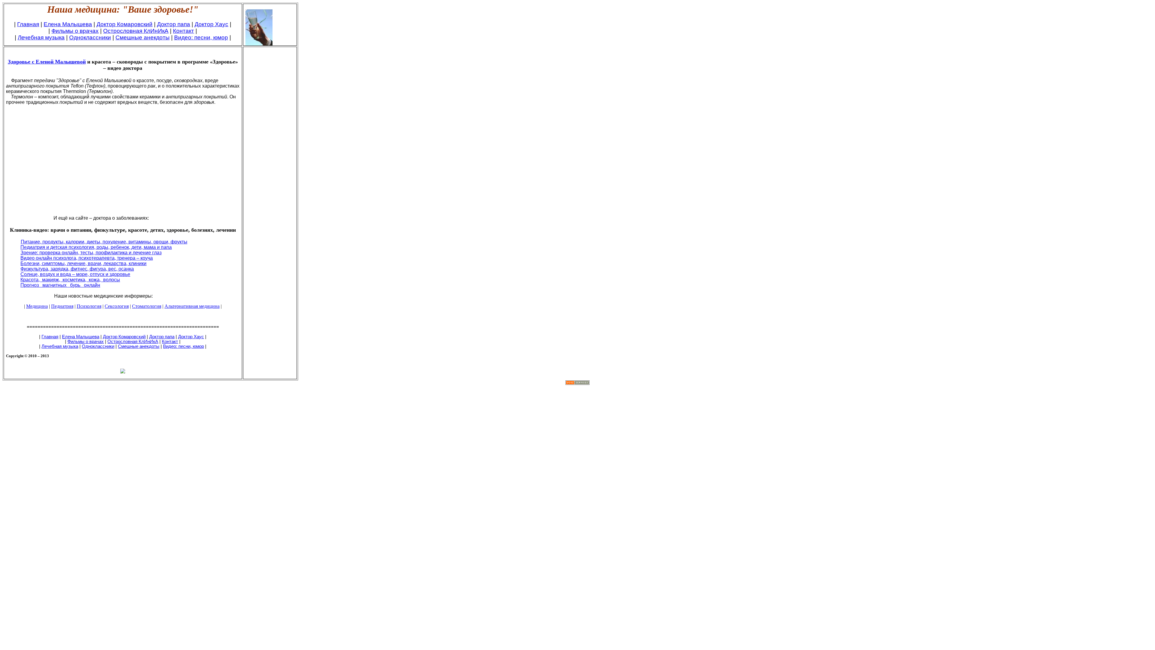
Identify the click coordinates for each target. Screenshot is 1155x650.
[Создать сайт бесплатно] (577, 383)
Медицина (37, 306)
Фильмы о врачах (75, 31)
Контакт (183, 31)
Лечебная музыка (41, 37)
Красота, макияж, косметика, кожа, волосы (70, 279)
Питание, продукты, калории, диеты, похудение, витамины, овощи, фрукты (104, 241)
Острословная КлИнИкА (135, 31)
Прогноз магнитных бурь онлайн (60, 285)
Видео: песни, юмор (201, 37)
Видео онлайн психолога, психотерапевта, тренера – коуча (86, 258)
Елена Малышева (68, 24)
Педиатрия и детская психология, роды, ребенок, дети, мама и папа (96, 247)
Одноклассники (90, 37)
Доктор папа (173, 24)
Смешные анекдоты (143, 37)
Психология (89, 306)
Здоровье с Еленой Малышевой (47, 62)
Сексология (117, 306)
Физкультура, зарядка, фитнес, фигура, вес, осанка (77, 268)
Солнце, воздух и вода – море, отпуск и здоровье (75, 274)
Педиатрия (62, 306)
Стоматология (146, 306)
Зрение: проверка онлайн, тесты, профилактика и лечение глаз (91, 252)
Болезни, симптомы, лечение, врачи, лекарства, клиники (83, 263)
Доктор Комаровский (124, 24)
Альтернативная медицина (192, 306)
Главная (28, 24)
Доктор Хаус (211, 24)
